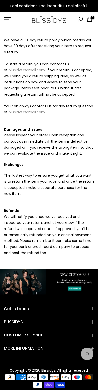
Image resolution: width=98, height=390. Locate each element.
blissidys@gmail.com (27, 70)
